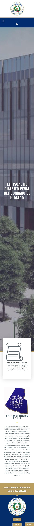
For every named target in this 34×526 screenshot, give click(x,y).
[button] (3, 21)
